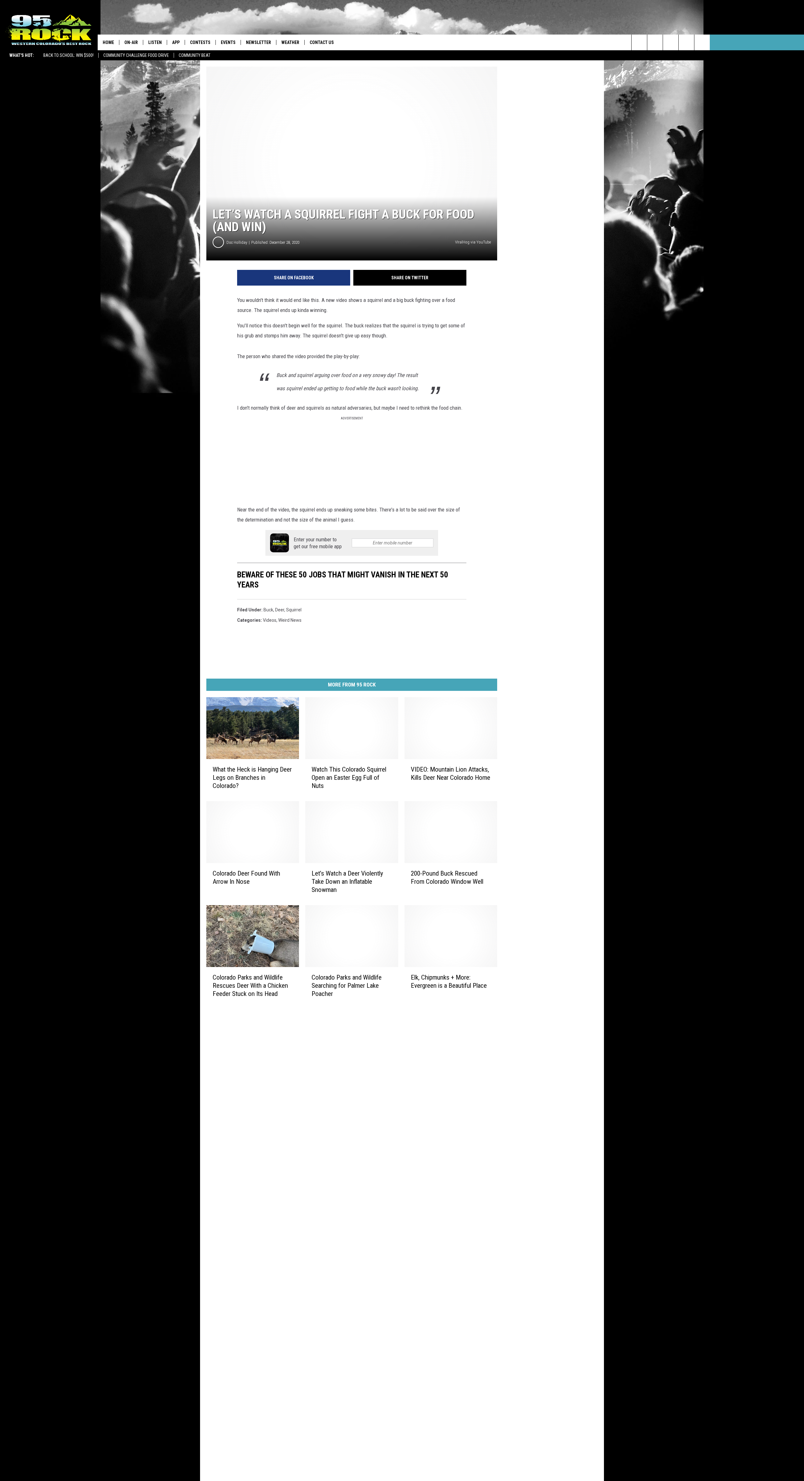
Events (228, 42)
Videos (269, 620)
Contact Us (322, 42)
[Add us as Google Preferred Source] (655, 42)
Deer (279, 609)
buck (268, 609)
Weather (290, 42)
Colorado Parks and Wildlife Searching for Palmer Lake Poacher (347, 985)
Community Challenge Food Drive (136, 55)
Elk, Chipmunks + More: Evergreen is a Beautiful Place (449, 981)
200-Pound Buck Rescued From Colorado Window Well (447, 877)
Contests (200, 42)
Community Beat (194, 55)
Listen (155, 42)
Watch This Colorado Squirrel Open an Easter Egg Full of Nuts (349, 778)
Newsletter (258, 42)
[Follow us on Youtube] (702, 42)
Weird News (290, 620)
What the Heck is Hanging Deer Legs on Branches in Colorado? (252, 778)
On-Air (131, 42)
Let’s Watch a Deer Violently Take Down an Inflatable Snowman (347, 882)
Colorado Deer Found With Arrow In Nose (246, 877)
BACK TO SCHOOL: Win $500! (68, 55)
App (176, 42)
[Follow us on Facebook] (670, 42)
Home (108, 42)
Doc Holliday (236, 242)
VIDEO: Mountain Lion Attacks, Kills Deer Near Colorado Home (450, 773)
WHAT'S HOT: (21, 55)
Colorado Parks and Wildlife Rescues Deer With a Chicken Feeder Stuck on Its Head (250, 985)
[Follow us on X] (686, 42)
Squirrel (294, 609)
